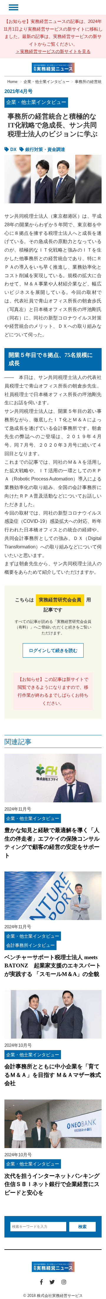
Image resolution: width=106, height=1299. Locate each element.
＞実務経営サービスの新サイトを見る (53, 51)
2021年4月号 (18, 91)
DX (13, 149)
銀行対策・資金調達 (45, 149)
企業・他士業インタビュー (36, 102)
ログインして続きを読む (53, 650)
